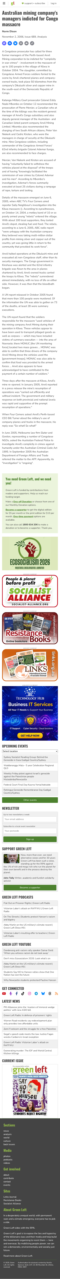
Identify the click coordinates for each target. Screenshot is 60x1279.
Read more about (17, 1255)
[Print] (21, 43)
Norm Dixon (9, 31)
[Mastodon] (4, 43)
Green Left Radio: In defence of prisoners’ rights (28, 1007)
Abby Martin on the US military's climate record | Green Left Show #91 (28, 926)
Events (6, 1185)
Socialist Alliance (12, 1203)
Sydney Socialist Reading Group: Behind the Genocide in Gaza (26, 759)
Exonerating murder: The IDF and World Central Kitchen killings (28, 1044)
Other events (30, 800)
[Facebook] (10, 43)
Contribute (8, 1178)
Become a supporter (16, 509)
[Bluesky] (15, 43)
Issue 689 (30, 36)
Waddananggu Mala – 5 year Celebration (24, 765)
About (6, 1174)
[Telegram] (36, 993)
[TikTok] (22, 993)
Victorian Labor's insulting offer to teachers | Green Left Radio (29, 935)
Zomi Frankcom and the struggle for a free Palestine (30, 1020)
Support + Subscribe (34, 3)
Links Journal (9, 1196)
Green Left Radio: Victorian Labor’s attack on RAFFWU (26, 1036)
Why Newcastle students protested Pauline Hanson (30, 980)
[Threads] (49, 993)
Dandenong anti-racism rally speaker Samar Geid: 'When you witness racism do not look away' (28, 952)
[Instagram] (29, 993)
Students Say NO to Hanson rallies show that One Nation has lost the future (29, 974)
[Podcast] (10, 993)
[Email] (26, 43)
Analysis (42, 36)
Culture (7, 1141)
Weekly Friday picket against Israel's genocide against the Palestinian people (27, 775)
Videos (6, 1163)
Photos (6, 1156)
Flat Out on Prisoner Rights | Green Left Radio (27, 903)
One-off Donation (22, 501)
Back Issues (9, 1144)
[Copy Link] (32, 43)
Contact (7, 1181)
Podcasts (7, 1159)
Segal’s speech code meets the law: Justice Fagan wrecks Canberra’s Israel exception (28, 1027)
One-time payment (23, 516)
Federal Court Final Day (15, 784)
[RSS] (56, 993)
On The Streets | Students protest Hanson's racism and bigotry (29, 918)
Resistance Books (12, 1200)
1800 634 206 (30, 524)
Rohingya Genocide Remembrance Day (23, 789)
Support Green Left (17, 848)
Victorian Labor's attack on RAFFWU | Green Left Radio (28, 910)
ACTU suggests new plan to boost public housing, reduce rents (29, 1052)
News (6, 1130)
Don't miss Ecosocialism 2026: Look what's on (27, 958)
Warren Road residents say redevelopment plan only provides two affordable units (28, 1014)
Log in (54, 3)
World (6, 1137)
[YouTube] (4, 993)
